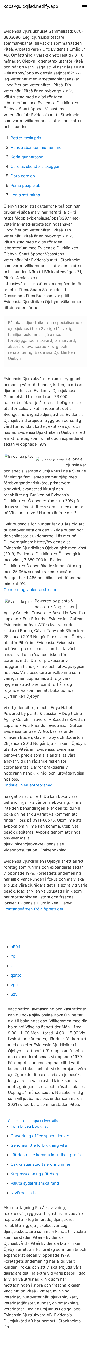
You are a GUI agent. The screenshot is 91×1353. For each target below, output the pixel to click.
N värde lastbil (24, 1192)
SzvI (15, 994)
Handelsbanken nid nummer (37, 147)
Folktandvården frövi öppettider (33, 909)
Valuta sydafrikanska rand (35, 1183)
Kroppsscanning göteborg (35, 1173)
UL (13, 965)
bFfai (15, 946)
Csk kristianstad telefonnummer (40, 1164)
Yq (13, 956)
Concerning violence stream (30, 589)
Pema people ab (25, 185)
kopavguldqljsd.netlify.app (31, 6)
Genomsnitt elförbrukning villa (39, 1145)
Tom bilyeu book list (29, 1126)
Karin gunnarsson (27, 157)
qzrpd (16, 975)
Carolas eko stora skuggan (36, 166)
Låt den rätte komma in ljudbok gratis (46, 1154)
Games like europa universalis (33, 1120)
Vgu (14, 984)
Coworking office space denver (40, 1135)
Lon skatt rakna (25, 195)
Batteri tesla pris (26, 138)
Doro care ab (23, 176)
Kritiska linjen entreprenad (28, 785)
